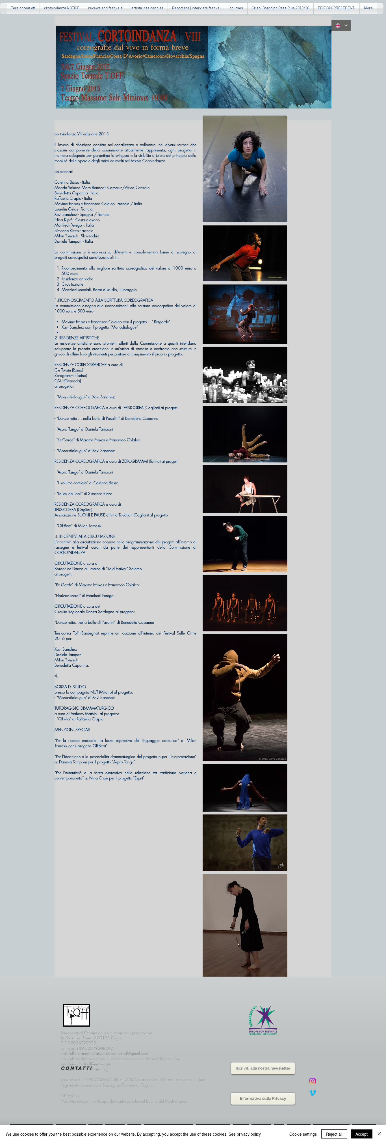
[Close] (379, 1133)
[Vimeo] (312, 1093)
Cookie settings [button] (303, 1134)
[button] (105, 8)
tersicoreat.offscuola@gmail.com (153, 1058)
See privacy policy (245, 1134)
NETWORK (70, 1095)
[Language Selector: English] (341, 25)
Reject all (334, 1134)
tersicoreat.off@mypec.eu (89, 1063)
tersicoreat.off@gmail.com (127, 1053)
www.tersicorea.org (91, 1069)
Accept (361, 1134)
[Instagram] (312, 1081)
